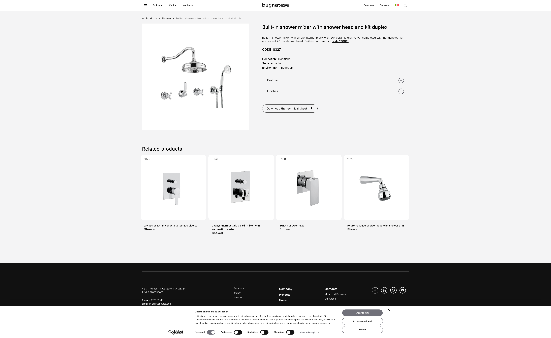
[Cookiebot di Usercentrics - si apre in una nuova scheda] (175, 332)
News (283, 300)
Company (285, 289)
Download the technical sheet (287, 108)
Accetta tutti (362, 313)
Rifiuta (362, 329)
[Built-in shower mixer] (309, 187)
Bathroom (238, 288)
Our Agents (330, 298)
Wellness (237, 297)
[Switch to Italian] (397, 5)
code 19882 (340, 41)
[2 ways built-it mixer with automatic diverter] (173, 187)
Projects (284, 294)
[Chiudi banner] (389, 310)
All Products (149, 18)
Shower (166, 18)
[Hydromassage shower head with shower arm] (376, 187)
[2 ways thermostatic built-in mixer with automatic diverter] (241, 187)
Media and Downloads (336, 294)
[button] (145, 5)
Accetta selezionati (362, 321)
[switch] (238, 332)
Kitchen (237, 292)
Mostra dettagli (307, 332)
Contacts (331, 289)
